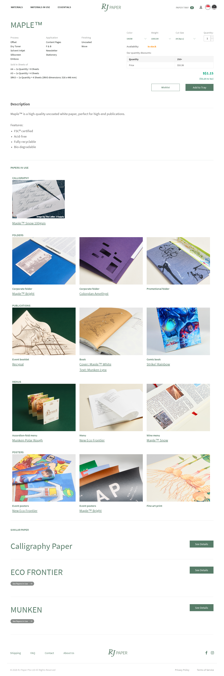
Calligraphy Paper (41, 546)
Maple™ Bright (23, 293)
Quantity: (208, 32)
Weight (154, 32)
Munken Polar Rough (27, 440)
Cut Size (180, 32)
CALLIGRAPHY (20, 178)
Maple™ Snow (157, 440)
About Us (69, 653)
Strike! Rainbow (158, 364)
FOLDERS (17, 235)
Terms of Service (205, 669)
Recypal (18, 364)
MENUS (16, 381)
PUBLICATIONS (21, 305)
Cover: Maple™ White (95, 364)
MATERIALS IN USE (40, 7)
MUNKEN (26, 609)
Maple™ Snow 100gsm (29, 223)
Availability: (133, 46)
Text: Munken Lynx (93, 370)
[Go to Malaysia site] (214, 7)
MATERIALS (17, 7)
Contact (49, 653)
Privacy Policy (182, 669)
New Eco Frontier (92, 440)
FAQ (32, 653)
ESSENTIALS (64, 7)
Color (129, 32)
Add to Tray (199, 87)
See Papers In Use (20, 583)
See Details (201, 544)
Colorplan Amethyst (93, 293)
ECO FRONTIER (36, 572)
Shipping (15, 653)
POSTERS (18, 452)
